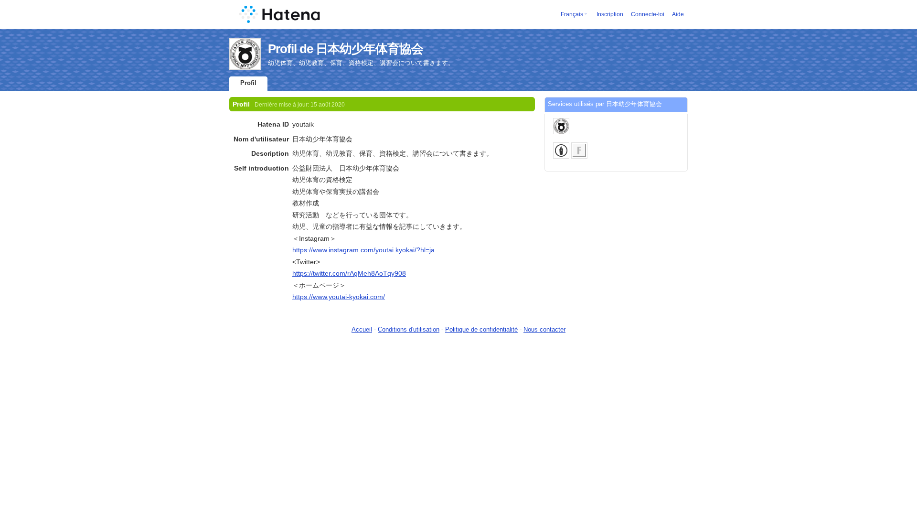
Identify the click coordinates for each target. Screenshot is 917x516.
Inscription (610, 14)
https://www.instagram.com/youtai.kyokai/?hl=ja (363, 250)
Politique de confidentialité (481, 329)
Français (572, 14)
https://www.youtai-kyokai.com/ (338, 297)
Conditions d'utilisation (408, 329)
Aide (678, 14)
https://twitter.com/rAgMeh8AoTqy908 (349, 273)
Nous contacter (544, 329)
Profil (248, 82)
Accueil (362, 329)
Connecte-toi (647, 14)
